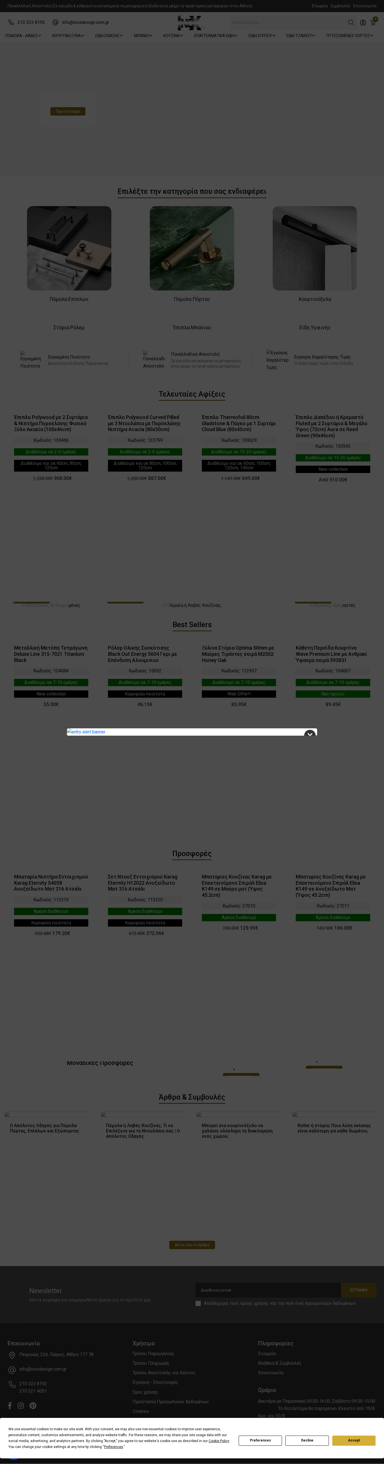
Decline (307, 1440)
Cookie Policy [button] (219, 1441)
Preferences (260, 1440)
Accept (354, 1440)
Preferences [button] (113, 1447)
